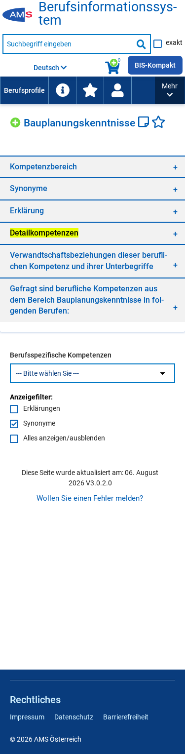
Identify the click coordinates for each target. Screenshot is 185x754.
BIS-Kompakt (155, 65)
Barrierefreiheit (125, 717)
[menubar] (77, 90)
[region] (92, 167)
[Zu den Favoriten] (90, 90)
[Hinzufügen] (17, 121)
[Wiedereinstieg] (117, 90)
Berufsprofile (24, 90)
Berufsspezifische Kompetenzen (60, 355)
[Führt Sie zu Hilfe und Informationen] (62, 90)
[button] (170, 90)
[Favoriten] (158, 123)
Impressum (27, 717)
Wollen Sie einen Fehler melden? (90, 498)
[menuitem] (24, 90)
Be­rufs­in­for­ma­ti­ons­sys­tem (107, 13)
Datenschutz (73, 717)
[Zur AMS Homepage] (20, 15)
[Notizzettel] (144, 123)
